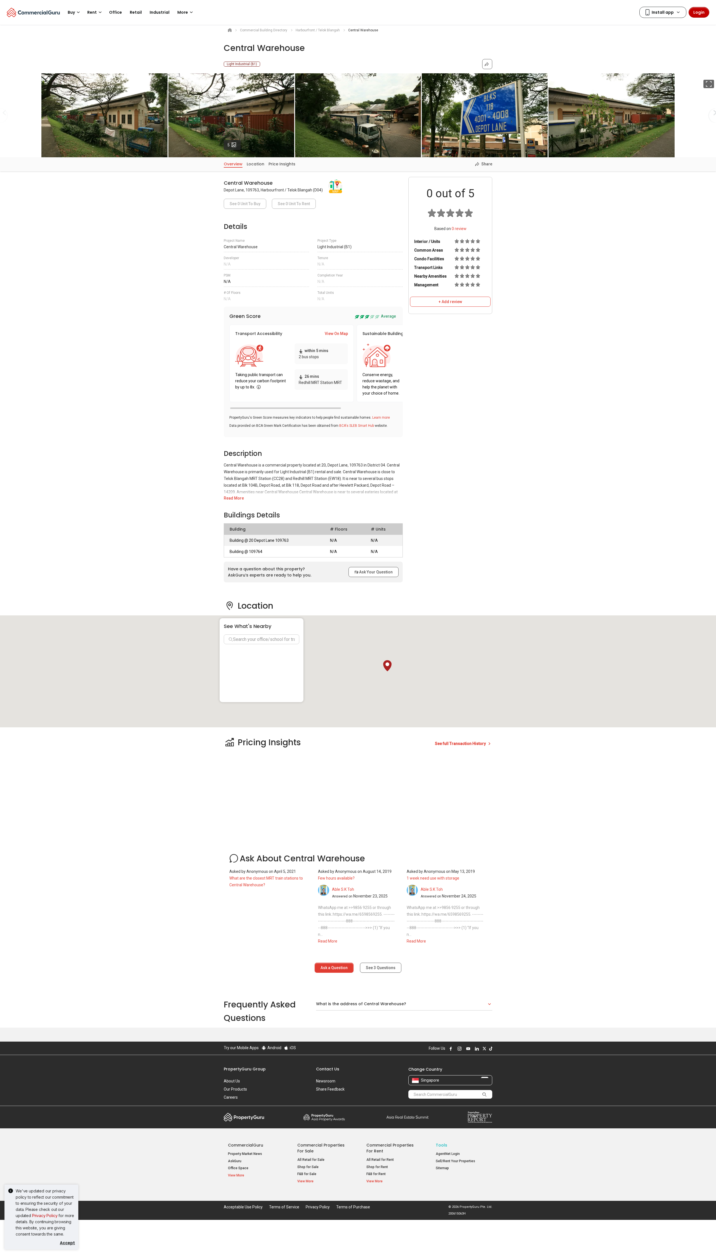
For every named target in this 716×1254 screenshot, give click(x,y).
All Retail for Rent (380, 1160)
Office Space (238, 1168)
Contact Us (327, 1069)
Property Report (479, 1117)
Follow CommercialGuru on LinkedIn (476, 1048)
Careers (231, 1097)
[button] (387, 665)
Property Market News (245, 1154)
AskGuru (234, 1161)
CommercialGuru (245, 1145)
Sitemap (442, 1168)
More (182, 12)
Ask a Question (334, 967)
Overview (233, 164)
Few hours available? (336, 878)
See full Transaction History (461, 743)
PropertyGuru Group (245, 1069)
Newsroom (325, 1081)
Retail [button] (136, 12)
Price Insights (281, 164)
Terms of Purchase (353, 1207)
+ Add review (450, 301)
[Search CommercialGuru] (484, 1094)
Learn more (381, 417)
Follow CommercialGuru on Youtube (467, 1048)
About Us (232, 1081)
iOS (292, 1048)
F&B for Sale (306, 1174)
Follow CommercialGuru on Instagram (458, 1048)
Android (274, 1048)
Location (255, 164)
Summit (407, 1117)
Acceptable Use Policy (243, 1207)
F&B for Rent (376, 1174)
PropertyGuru (244, 1117)
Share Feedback (330, 1089)
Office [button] (115, 12)
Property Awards (324, 1117)
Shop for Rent (377, 1167)
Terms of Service (284, 1207)
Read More (234, 498)
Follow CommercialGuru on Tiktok (490, 1048)
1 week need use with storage (433, 878)
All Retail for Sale (310, 1160)
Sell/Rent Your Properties (455, 1161)
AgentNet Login (448, 1154)
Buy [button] (71, 12)
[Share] (487, 64)
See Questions (380, 967)
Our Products (235, 1089)
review (459, 228)
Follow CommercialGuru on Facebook (450, 1048)
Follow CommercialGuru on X (483, 1048)
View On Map (336, 333)
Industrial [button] (159, 12)
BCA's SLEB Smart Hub (356, 426)
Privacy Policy (45, 1215)
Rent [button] (92, 12)
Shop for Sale (308, 1167)
